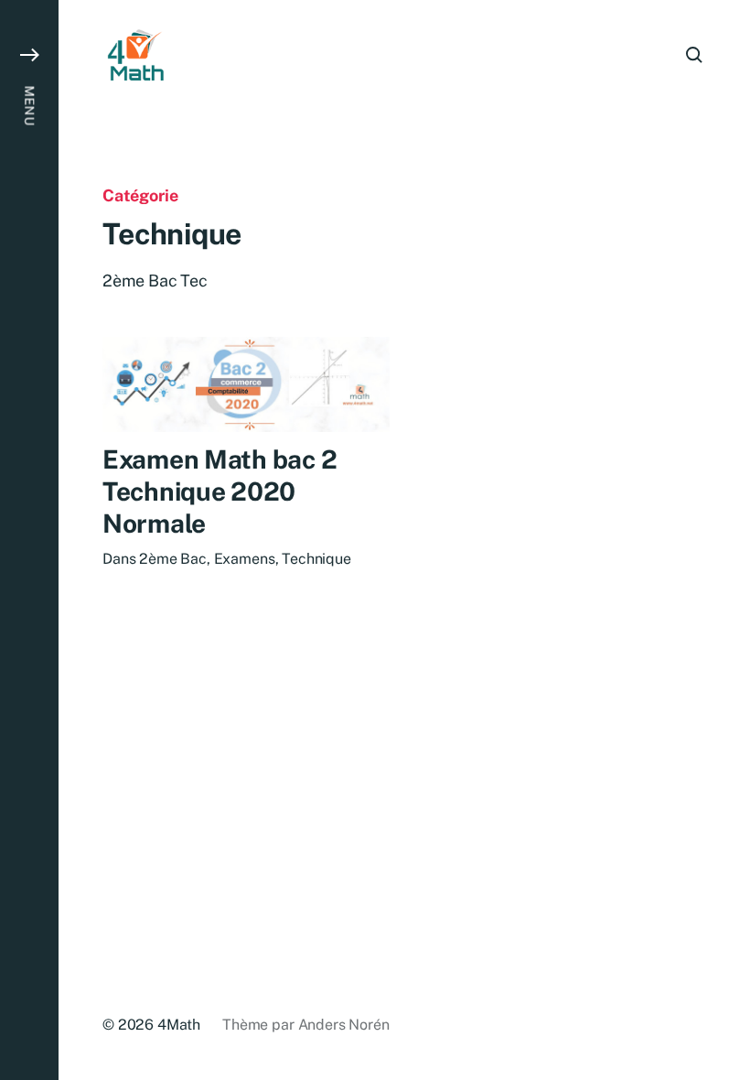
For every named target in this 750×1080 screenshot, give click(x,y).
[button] (29, 540)
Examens (244, 558)
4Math (178, 1024)
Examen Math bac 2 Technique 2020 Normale (219, 491)
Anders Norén (344, 1024)
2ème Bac (173, 558)
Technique (316, 558)
